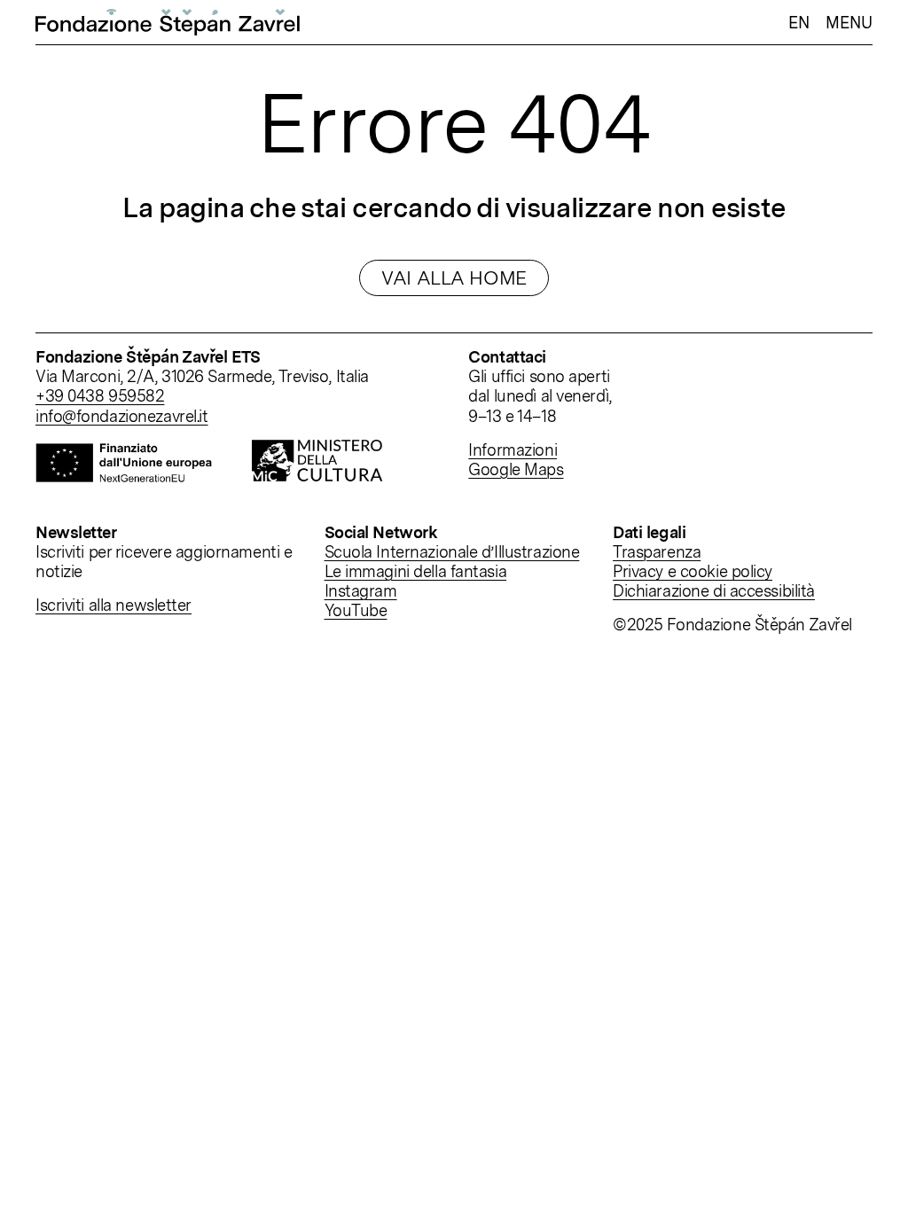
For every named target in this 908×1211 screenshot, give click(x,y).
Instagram (361, 590)
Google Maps (515, 469)
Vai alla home (453, 277)
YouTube (356, 610)
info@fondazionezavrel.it (121, 416)
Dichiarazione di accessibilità (714, 590)
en (798, 22)
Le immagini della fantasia (416, 571)
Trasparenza (657, 551)
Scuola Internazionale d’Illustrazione (452, 551)
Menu (849, 22)
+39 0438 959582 (99, 395)
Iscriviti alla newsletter (113, 604)
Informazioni (512, 449)
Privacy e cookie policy (692, 571)
